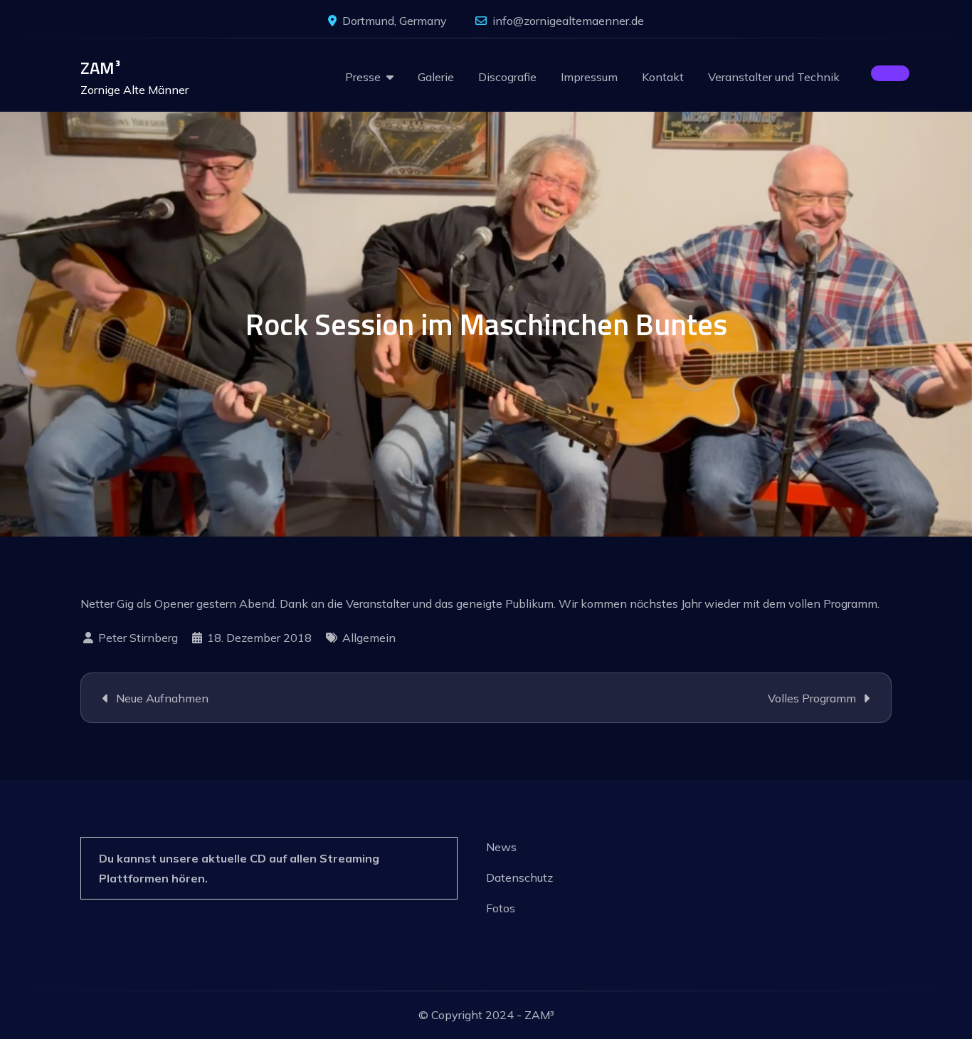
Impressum (589, 77)
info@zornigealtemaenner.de (568, 21)
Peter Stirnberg (138, 638)
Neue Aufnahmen (162, 698)
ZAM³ (100, 67)
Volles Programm (812, 698)
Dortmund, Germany (394, 21)
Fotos (500, 908)
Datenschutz (519, 877)
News (501, 847)
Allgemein (369, 638)
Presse (363, 77)
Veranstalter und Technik (774, 77)
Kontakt (663, 77)
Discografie (507, 77)
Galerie (436, 77)
